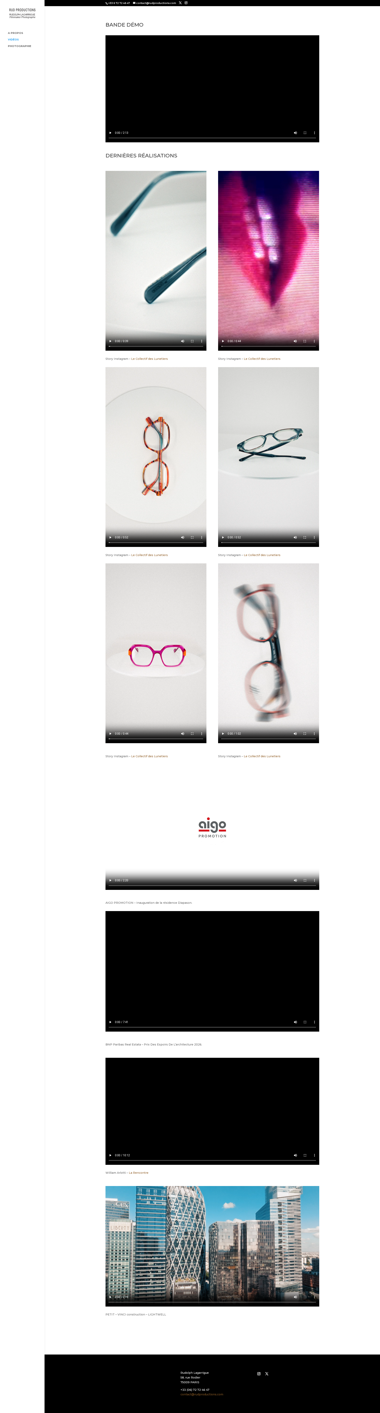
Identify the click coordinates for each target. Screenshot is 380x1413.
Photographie (19, 46)
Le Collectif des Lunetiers (149, 359)
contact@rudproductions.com (201, 1394)
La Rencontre (138, 1173)
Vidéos (13, 39)
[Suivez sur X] (267, 1374)
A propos (15, 33)
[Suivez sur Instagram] (259, 1374)
